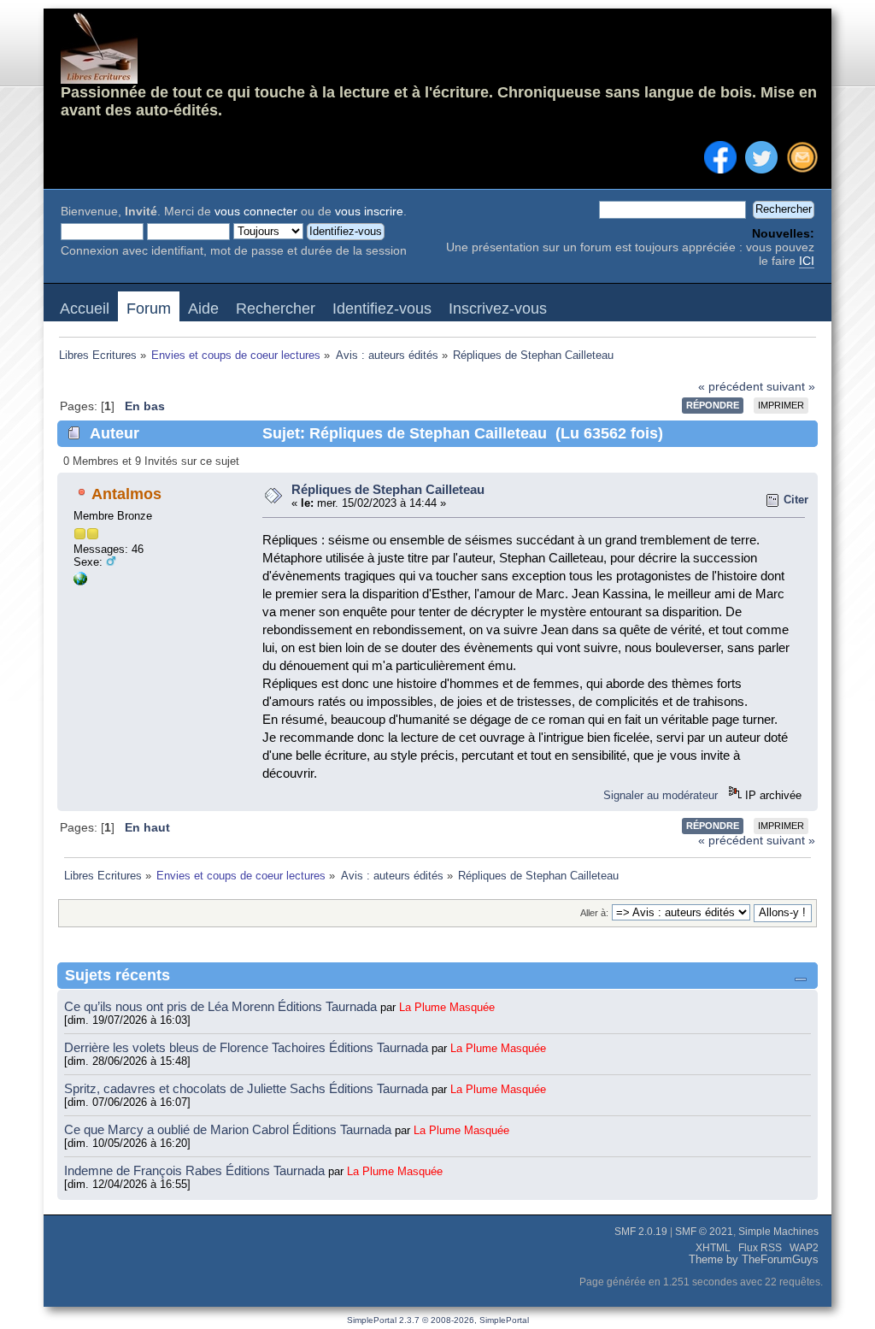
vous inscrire (369, 211)
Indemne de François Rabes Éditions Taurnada (196, 1170)
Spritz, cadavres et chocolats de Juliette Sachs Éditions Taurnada (248, 1088)
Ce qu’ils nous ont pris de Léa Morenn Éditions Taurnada (222, 1006)
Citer (796, 499)
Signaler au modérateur (660, 795)
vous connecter (255, 211)
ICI (806, 261)
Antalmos (126, 494)
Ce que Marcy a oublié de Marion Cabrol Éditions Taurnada (229, 1129)
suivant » (790, 386)
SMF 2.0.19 (640, 1232)
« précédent (730, 386)
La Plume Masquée (447, 1007)
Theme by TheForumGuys (754, 1260)
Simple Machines (778, 1232)
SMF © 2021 (704, 1232)
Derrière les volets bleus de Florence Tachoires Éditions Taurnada (248, 1047)
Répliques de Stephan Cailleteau (387, 489)
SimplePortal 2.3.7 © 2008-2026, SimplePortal (438, 1320)
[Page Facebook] (80, 581)
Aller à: (594, 913)
